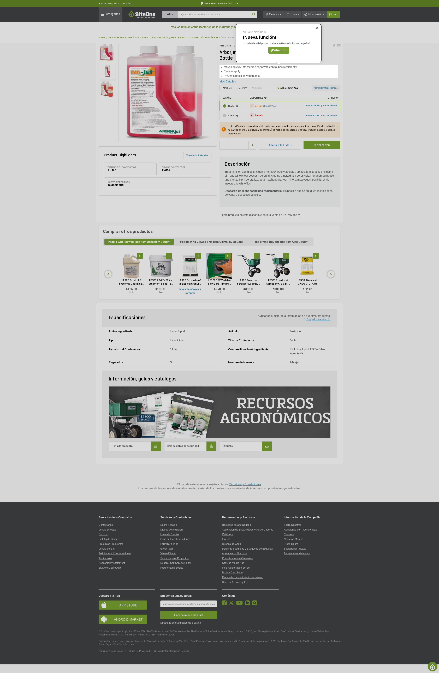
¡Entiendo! (278, 50)
